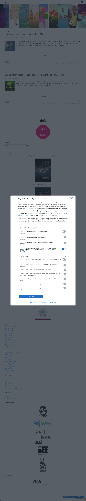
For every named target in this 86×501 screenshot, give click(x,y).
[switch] (64, 231)
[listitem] (43, 228)
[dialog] (43, 250)
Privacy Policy (52, 302)
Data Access (43, 302)
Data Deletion (33, 302)
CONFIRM (31, 296)
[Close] (72, 199)
